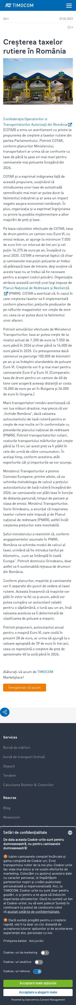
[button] (5, 712)
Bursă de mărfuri (16, 748)
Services (10, 737)
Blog (6, 808)
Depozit (9, 766)
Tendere (9, 776)
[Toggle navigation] (69, 5)
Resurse (9, 797)
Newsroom (11, 817)
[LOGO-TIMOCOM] (19, 5)
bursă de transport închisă (24, 757)
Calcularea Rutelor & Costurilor (28, 785)
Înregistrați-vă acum (24, 688)
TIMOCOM (45, 672)
